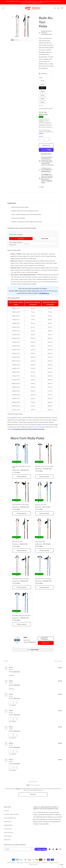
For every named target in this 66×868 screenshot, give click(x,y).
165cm (42, 102)
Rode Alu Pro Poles (40, 541)
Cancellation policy (33, 864)
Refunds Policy (45, 171)
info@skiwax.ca (44, 293)
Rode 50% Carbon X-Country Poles (44, 466)
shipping (41, 120)
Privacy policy (28, 862)
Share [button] (42, 187)
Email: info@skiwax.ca (10, 818)
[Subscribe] (31, 849)
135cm (43, 81)
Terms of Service (8, 832)
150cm (42, 91)
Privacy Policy (8, 829)
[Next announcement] (63, 2)
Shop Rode (45, 643)
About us (6, 810)
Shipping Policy (46, 181)
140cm (43, 84)
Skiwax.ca (13, 862)
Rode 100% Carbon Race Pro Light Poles (21, 467)
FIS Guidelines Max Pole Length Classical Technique (28, 429)
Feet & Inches (44, 238)
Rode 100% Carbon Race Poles (43, 578)
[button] (3, 8)
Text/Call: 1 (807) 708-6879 (11, 814)
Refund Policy (8, 821)
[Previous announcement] (3, 2)
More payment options (46, 153)
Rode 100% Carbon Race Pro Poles (21, 615)
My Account (7, 839)
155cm (42, 95)
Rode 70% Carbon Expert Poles (20, 504)
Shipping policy (45, 862)
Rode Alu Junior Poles (41, 504)
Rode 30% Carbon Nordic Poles (20, 578)
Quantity (41, 136)
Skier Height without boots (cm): (15, 243)
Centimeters (21, 238)
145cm (42, 88)
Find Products (8, 836)
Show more (32, 642)
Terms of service (36, 862)
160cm (42, 98)
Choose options (22, 476)
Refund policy (20, 862)
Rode (25, 637)
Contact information (54, 862)
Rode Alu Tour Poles (17, 541)
